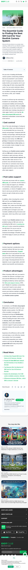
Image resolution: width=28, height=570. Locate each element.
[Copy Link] (24, 387)
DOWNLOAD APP (6, 522)
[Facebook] (6, 400)
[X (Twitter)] (4, 400)
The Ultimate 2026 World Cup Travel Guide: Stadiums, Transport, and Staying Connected (14, 475)
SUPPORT (4, 518)
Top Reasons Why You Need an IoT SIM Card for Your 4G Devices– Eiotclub (13, 369)
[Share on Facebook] (12, 387)
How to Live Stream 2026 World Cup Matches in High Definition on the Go (12, 448)
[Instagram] (9, 400)
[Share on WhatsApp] (21, 387)
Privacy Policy (10, 564)
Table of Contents (8, 69)
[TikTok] (11, 400)
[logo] (4, 1)
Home (3, 27)
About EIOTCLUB (6, 514)
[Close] (26, 556)
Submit (24, 552)
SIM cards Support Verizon (12, 283)
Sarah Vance (10, 60)
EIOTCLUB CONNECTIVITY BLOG (14, 27)
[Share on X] (15, 387)
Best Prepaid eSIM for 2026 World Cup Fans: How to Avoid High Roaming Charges (14, 501)
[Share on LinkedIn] (18, 387)
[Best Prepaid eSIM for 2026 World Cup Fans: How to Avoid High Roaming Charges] (14, 489)
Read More (7, 409)
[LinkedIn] (8, 400)
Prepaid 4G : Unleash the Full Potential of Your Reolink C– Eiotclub (14, 362)
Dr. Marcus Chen (9, 399)
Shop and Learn (7, 510)
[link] (7, 533)
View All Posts (19, 399)
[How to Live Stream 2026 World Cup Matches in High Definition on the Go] (14, 436)
